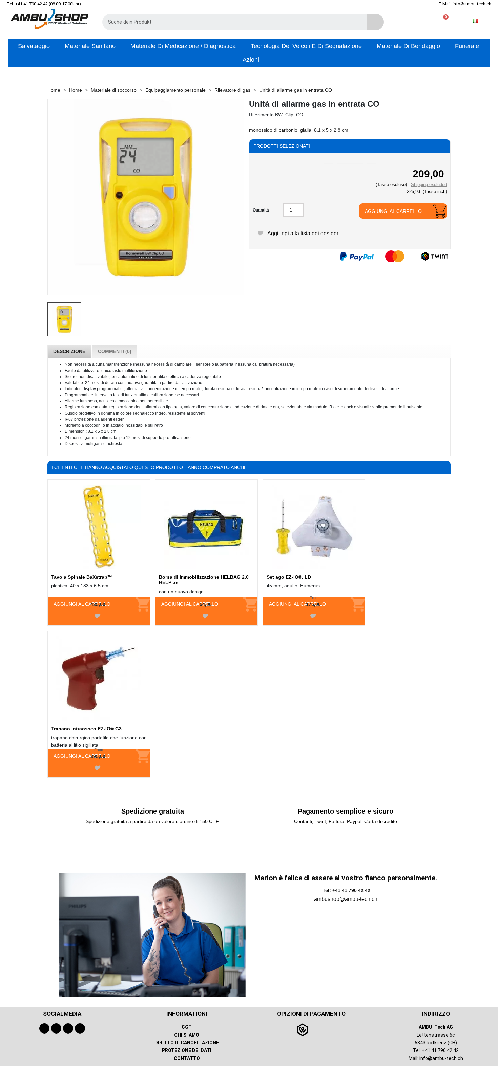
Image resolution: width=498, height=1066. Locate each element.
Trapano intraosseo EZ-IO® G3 (86, 728)
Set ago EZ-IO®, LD (289, 577)
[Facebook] (44, 1028)
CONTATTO (187, 1058)
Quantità (261, 210)
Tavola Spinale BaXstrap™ (81, 577)
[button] (443, 20)
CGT (187, 1027)
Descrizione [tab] (69, 351)
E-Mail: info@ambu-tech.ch (465, 3)
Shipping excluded (429, 184)
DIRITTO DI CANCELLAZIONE (186, 1042)
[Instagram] (68, 1028)
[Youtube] (56, 1028)
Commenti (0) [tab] (114, 351)
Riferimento (261, 114)
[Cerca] (375, 22)
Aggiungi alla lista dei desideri (303, 233)
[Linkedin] (80, 1028)
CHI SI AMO (186, 1035)
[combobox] (229, 22)
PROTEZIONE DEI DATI (186, 1050)
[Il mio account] (421, 20)
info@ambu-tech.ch (441, 1058)
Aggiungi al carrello (393, 211)
